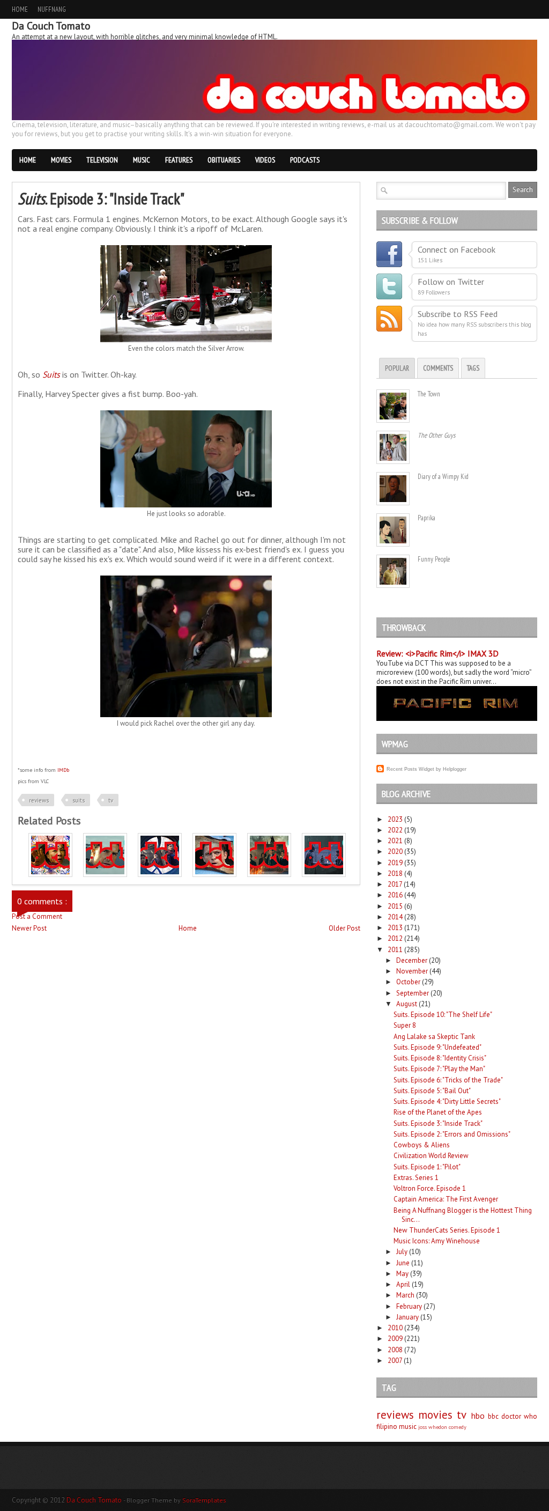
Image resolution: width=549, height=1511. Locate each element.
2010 (395, 1327)
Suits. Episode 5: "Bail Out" (432, 1090)
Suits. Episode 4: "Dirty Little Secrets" (447, 1101)
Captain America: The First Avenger (446, 1199)
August (406, 1003)
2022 (395, 830)
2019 (395, 862)
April (403, 1284)
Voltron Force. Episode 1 (430, 1188)
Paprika (426, 517)
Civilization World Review (431, 1155)
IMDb (63, 769)
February (409, 1306)
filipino (386, 1426)
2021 (395, 840)
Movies (61, 160)
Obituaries (223, 160)
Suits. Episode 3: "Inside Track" (438, 1123)
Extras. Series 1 (416, 1177)
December (411, 960)
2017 (395, 884)
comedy (457, 1427)
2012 (395, 938)
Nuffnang (52, 9)
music (408, 1426)
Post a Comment (37, 916)
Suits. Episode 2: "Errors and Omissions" (452, 1134)
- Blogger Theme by (174, 1500)
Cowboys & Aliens (422, 1144)
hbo (478, 1415)
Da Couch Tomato (94, 1500)
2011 (395, 949)
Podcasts (305, 160)
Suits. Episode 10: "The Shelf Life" (443, 1014)
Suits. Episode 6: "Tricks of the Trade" (448, 1080)
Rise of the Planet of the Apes (438, 1112)
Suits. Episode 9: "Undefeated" (437, 1047)
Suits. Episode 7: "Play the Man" (439, 1068)
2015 (395, 906)
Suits (51, 374)
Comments (438, 368)
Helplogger (454, 769)
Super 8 (405, 1025)
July (401, 1251)
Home (20, 9)
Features (178, 160)
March (405, 1295)
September (412, 993)
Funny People (434, 559)
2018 (395, 873)
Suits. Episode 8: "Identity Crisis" (440, 1058)
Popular (397, 368)
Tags (473, 368)
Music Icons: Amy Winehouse (437, 1240)
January (407, 1317)
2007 (395, 1360)
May (402, 1273)
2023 (395, 819)
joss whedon (432, 1427)
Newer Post (29, 928)
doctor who (519, 1416)
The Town (429, 394)
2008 (395, 1349)
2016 (395, 895)
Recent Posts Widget (410, 769)
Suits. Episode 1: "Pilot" (427, 1166)
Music (141, 160)
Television (102, 160)
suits (78, 800)
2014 (395, 917)
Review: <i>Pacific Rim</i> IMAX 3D (437, 653)
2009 (395, 1338)
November (412, 971)
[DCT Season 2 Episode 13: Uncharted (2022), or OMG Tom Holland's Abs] (214, 874)
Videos (265, 160)
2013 (395, 927)
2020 (395, 851)
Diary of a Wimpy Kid (443, 476)
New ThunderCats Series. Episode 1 (447, 1230)
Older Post (344, 928)
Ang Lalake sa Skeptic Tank (434, 1036)
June (403, 1262)
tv (110, 800)
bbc (493, 1416)
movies (435, 1414)
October (408, 981)
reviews (39, 800)
